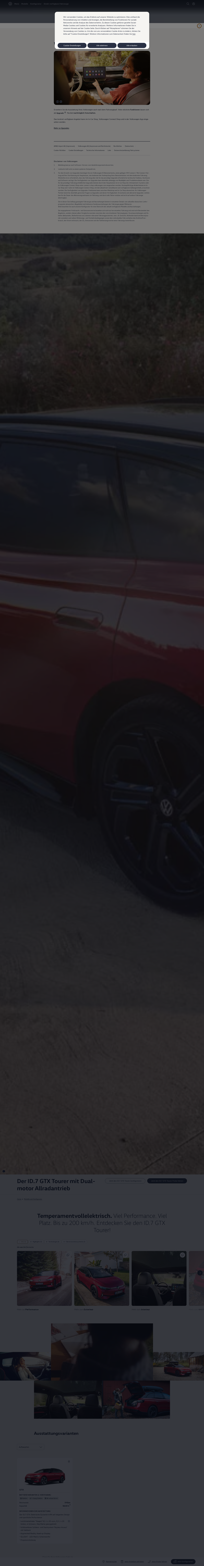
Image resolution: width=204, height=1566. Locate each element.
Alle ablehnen (102, 45)
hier (133, 34)
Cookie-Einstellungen (72, 45)
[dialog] (102, 783)
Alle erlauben (132, 45)
